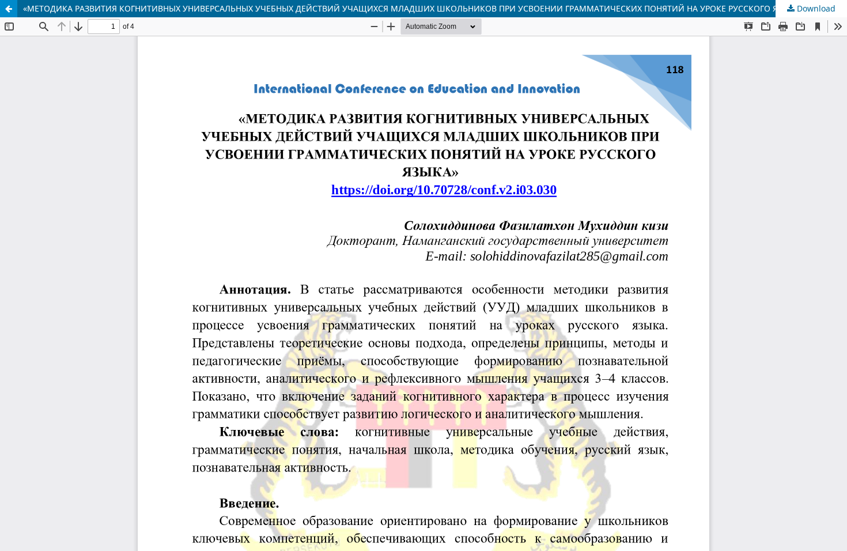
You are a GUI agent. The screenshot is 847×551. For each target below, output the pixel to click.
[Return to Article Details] (8, 8)
